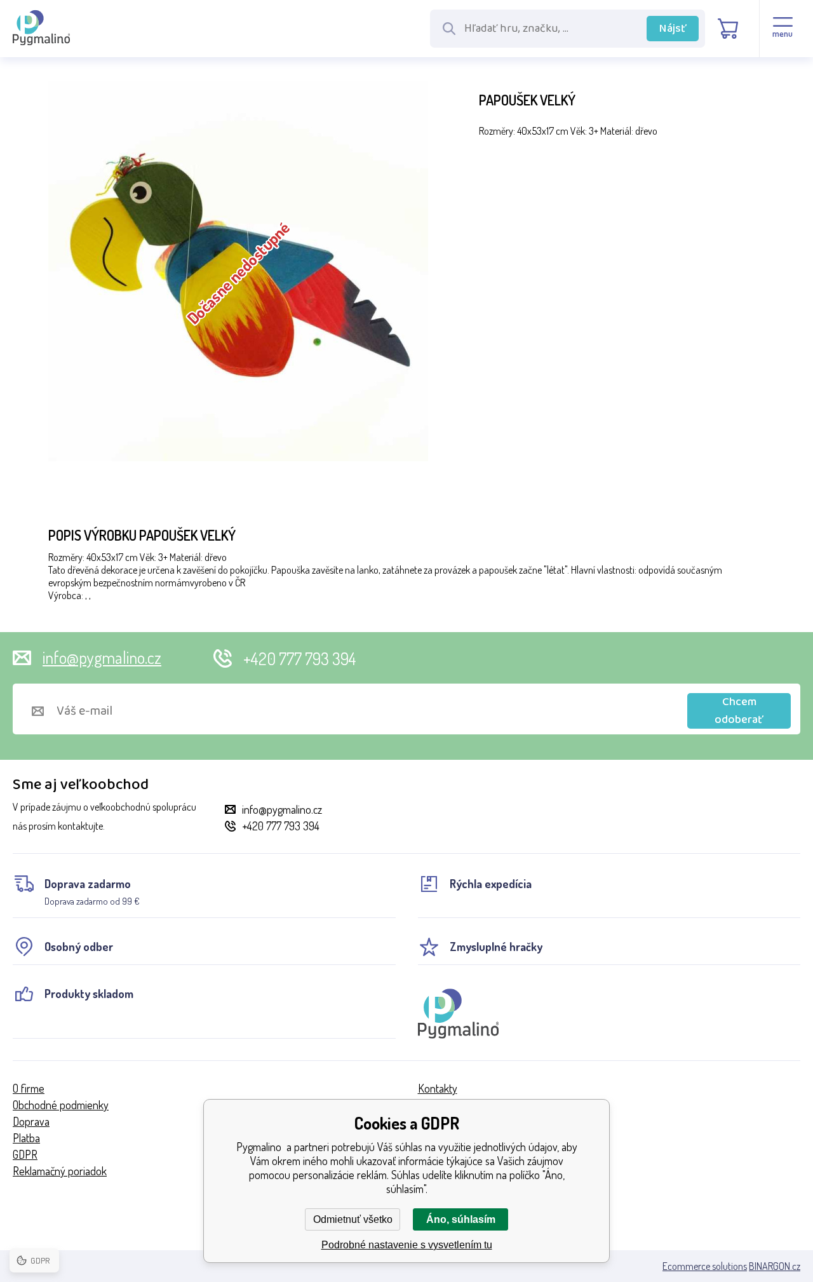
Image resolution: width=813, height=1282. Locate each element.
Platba (26, 1138)
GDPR (25, 1154)
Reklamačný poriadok (60, 1171)
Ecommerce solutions (704, 1266)
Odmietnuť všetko (353, 1219)
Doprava (31, 1121)
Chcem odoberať (739, 711)
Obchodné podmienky (61, 1105)
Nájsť (673, 28)
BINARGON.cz (774, 1266)
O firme (28, 1088)
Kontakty (437, 1088)
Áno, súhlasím (460, 1219)
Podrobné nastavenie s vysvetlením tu (406, 1244)
